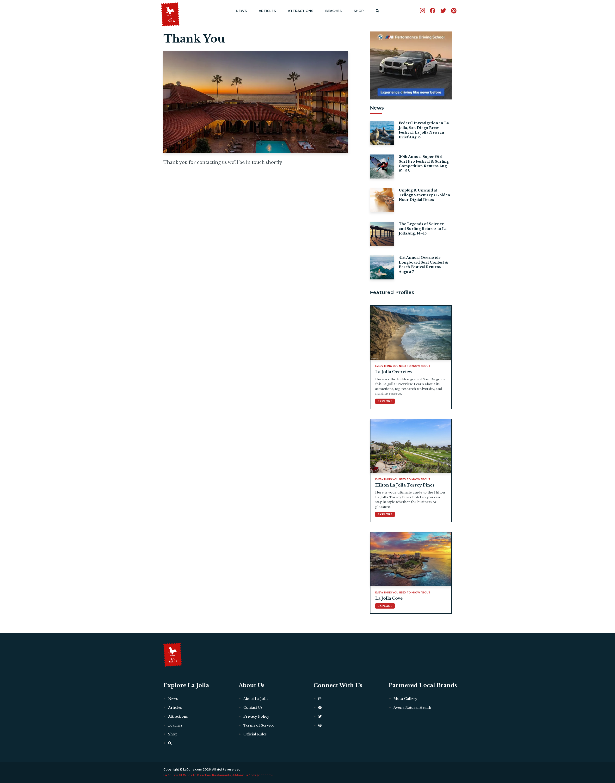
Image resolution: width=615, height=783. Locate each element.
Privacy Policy (256, 716)
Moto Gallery (405, 699)
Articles (267, 11)
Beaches (333, 11)
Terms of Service (258, 725)
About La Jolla (255, 699)
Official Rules (255, 734)
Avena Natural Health (412, 707)
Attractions (300, 11)
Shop (359, 11)
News (241, 11)
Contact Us (253, 707)
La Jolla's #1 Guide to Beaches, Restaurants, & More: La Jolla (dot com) (218, 775)
